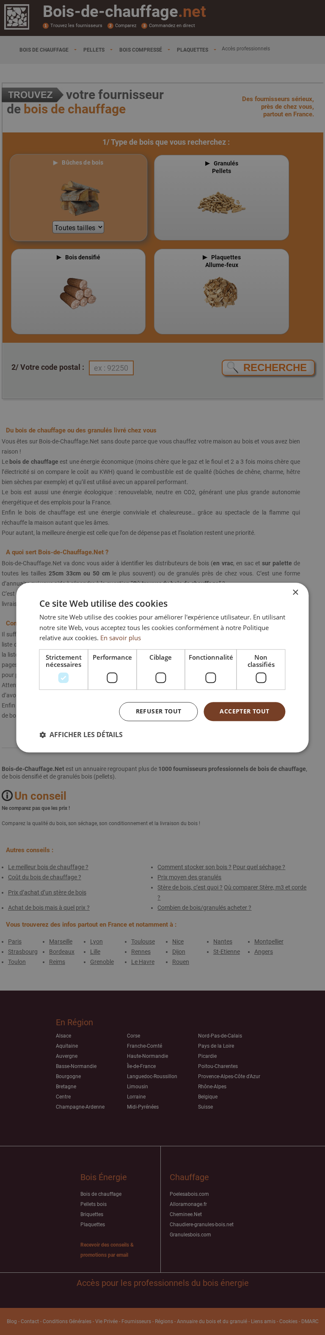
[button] (81, 734)
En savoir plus (120, 638)
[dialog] (162, 667)
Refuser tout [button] (159, 711)
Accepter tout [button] (244, 711)
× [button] (295, 592)
